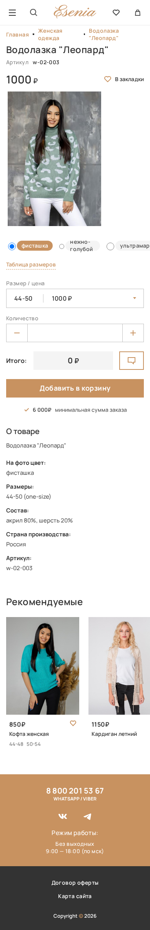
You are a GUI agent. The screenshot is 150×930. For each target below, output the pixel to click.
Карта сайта (75, 896)
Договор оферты (75, 882)
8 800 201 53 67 (75, 790)
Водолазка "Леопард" (104, 34)
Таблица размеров (31, 264)
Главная (17, 34)
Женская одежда (50, 34)
